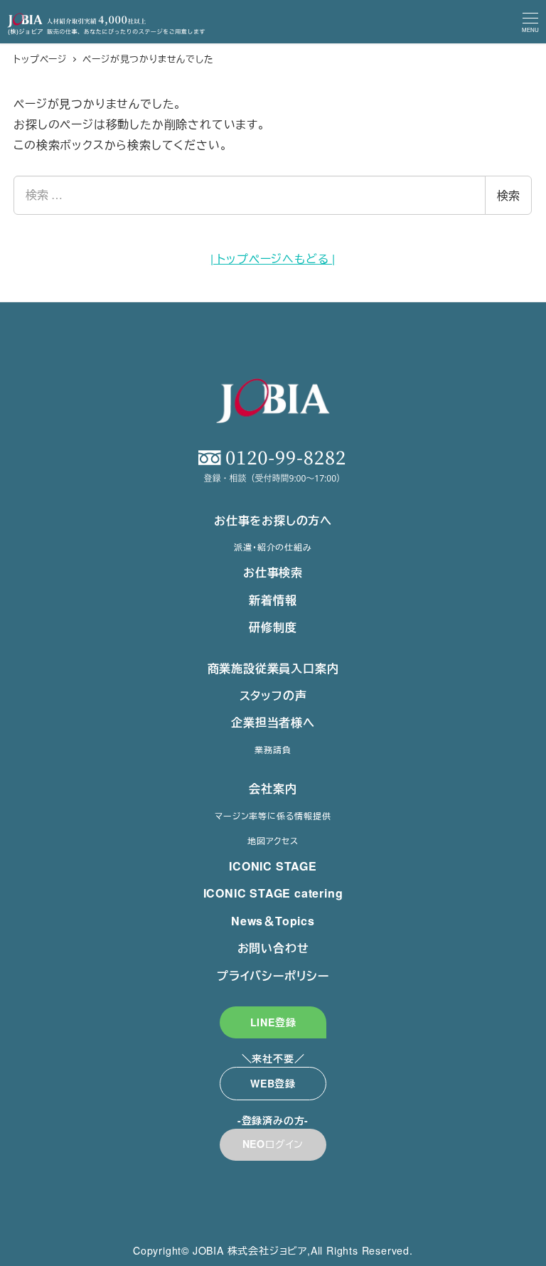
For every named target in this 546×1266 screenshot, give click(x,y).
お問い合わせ (273, 948)
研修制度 (272, 627)
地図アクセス (273, 840)
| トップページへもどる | (273, 258)
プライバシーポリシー (273, 975)
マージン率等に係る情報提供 (273, 815)
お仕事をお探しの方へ (273, 520)
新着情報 (272, 600)
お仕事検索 (273, 572)
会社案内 (272, 788)
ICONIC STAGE (273, 866)
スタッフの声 (273, 695)
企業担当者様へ (273, 722)
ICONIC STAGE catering (273, 893)
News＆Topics (273, 921)
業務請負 (273, 749)
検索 (508, 195)
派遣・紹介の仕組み (272, 547)
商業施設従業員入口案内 (273, 668)
